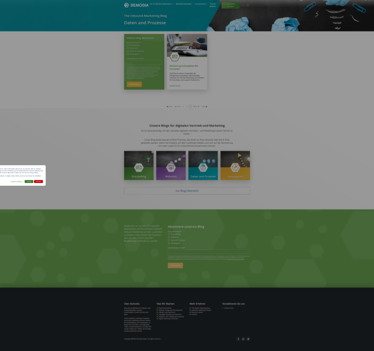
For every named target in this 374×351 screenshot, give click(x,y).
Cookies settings (16, 181)
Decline (38, 181)
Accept (29, 181)
